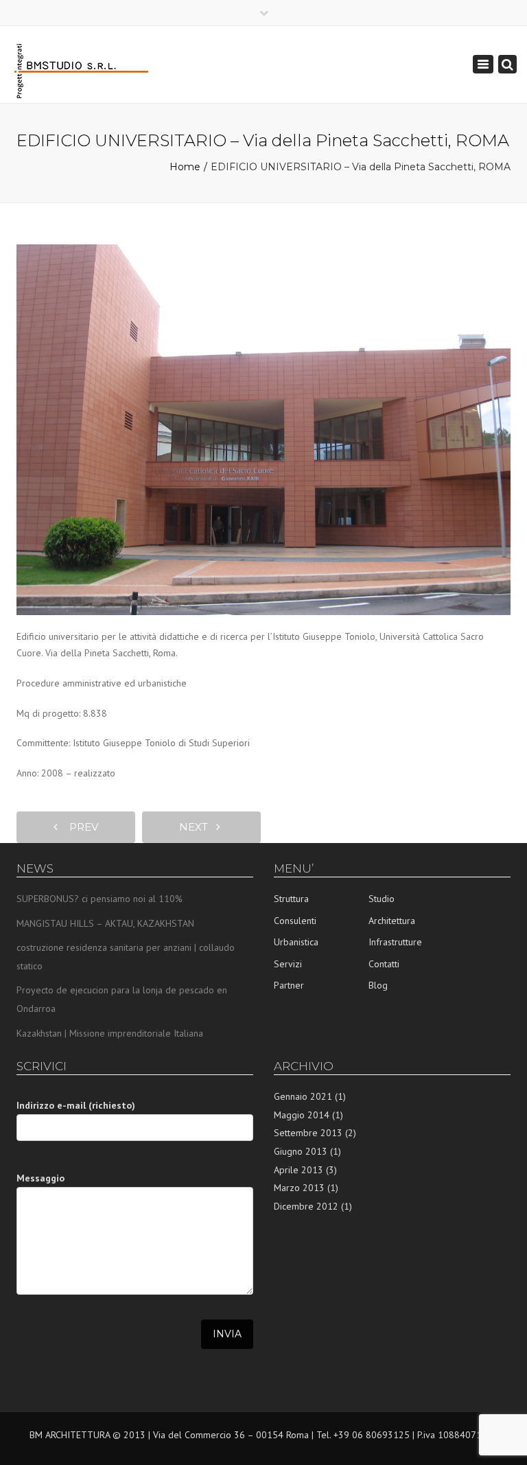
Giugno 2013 (300, 1151)
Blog (378, 985)
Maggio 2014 (301, 1115)
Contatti (383, 964)
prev (79, 826)
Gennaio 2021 (303, 1096)
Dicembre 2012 (306, 1206)
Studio (381, 898)
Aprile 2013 (298, 1170)
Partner (289, 985)
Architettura (391, 920)
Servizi (288, 964)
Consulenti (295, 920)
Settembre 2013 (308, 1133)
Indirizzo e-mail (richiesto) (75, 1105)
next (197, 826)
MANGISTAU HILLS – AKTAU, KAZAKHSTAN (105, 923)
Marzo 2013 (299, 1187)
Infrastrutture (395, 942)
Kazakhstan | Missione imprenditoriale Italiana (109, 1033)
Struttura (291, 898)
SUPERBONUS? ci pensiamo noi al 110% (99, 898)
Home (184, 167)
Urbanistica (296, 942)
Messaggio (40, 1178)
